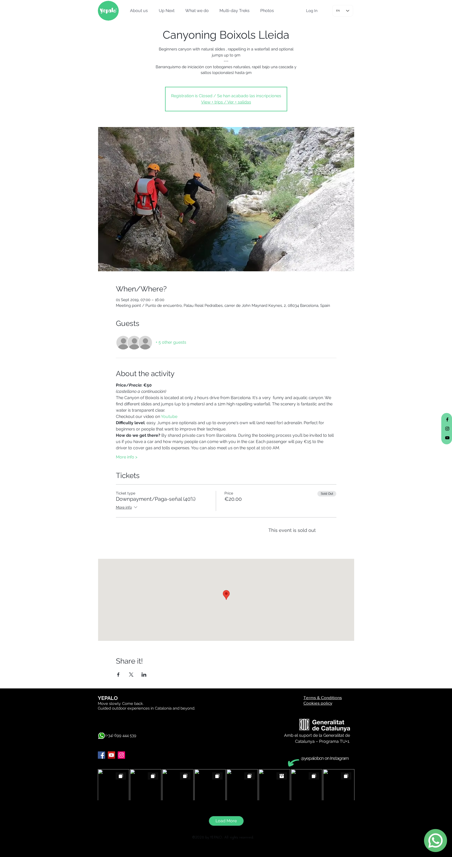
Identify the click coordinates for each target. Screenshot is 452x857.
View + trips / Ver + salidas (226, 102)
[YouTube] (111, 755)
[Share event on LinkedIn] (144, 674)
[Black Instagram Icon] (447, 428)
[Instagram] (121, 755)
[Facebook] (101, 755)
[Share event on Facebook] (118, 674)
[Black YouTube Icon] (447, 437)
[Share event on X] (131, 674)
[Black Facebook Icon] (447, 419)
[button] (137, 10)
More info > (126, 457)
